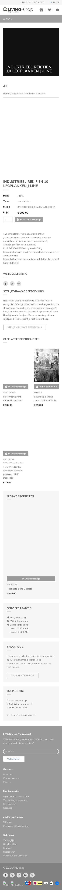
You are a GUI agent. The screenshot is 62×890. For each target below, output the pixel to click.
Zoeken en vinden (13, 816)
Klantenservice (11, 791)
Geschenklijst (10, 844)
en (57, 2)
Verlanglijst (9, 840)
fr (54, 2)
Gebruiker (8, 835)
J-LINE (20, 195)
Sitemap (7, 822)
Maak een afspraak (22, 675)
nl (51, 2)
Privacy (7, 782)
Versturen (13, 758)
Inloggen (25, 2)
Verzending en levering (15, 800)
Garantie (7, 807)
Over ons (8, 769)
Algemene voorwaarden (16, 796)
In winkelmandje (31, 578)
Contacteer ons (11, 778)
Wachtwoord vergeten (15, 855)
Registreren (38, 2)
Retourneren (9, 804)
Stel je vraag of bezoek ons (24, 327)
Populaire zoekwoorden (15, 826)
